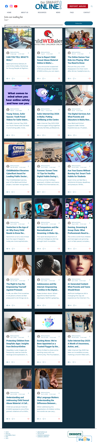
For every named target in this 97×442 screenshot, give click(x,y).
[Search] (91, 6)
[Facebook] (6, 6)
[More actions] (29, 53)
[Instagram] (11, 6)
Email (6, 20)
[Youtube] (16, 6)
